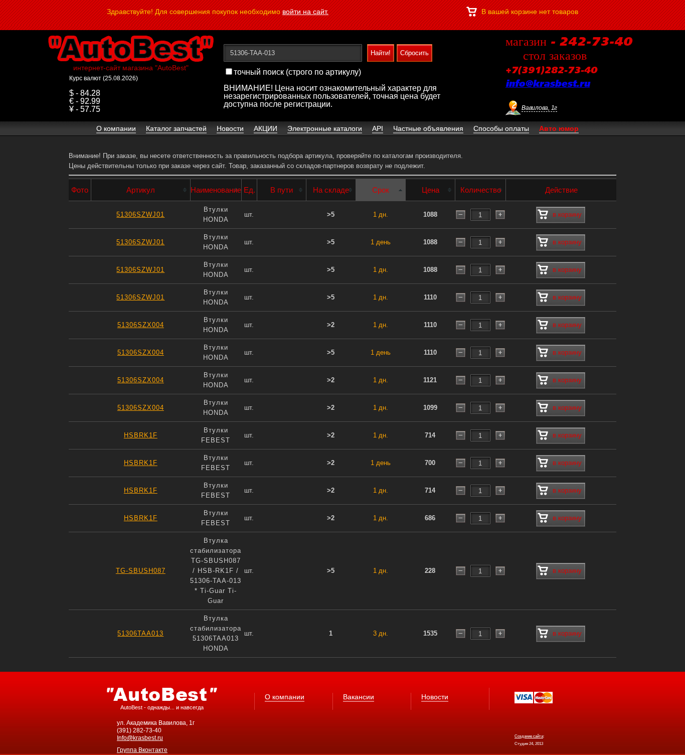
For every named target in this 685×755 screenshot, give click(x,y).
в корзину (567, 214)
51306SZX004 (140, 325)
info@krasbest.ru (547, 84)
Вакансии (358, 697)
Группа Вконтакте (142, 749)
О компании (284, 697)
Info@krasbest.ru (140, 737)
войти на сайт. (305, 12)
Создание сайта (529, 736)
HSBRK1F (140, 435)
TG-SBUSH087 (140, 570)
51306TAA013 (140, 633)
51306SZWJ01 (140, 214)
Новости (434, 697)
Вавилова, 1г (539, 107)
